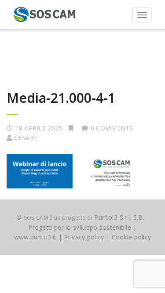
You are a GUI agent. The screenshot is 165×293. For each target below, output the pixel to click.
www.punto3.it (35, 237)
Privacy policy (84, 237)
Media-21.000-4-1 (61, 98)
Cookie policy (131, 237)
